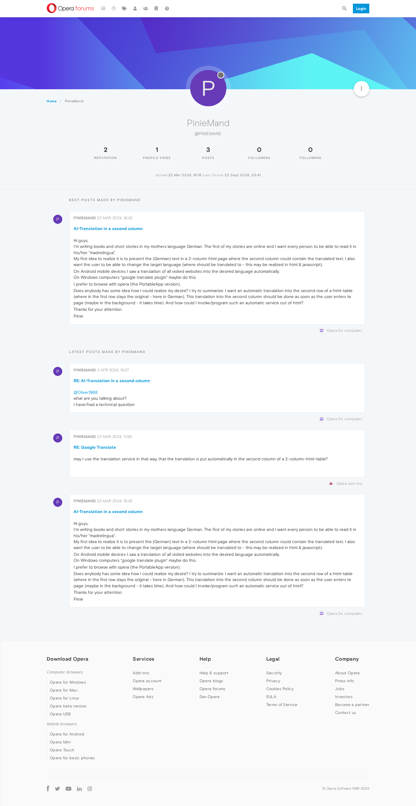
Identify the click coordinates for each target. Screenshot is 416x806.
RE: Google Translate (95, 447)
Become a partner (352, 704)
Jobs (339, 688)
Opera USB (60, 714)
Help (205, 659)
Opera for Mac (64, 690)
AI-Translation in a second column (108, 228)
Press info (344, 681)
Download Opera (67, 659)
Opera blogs (211, 681)
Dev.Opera (210, 696)
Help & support (214, 673)
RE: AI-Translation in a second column (112, 380)
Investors (344, 696)
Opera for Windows (68, 682)
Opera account (147, 681)
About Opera (347, 673)
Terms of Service (281, 704)
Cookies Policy (279, 688)
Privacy (273, 681)
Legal (273, 659)
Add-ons (141, 673)
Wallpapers (143, 688)
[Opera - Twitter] (57, 788)
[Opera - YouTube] (68, 788)
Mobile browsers (62, 724)
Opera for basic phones (72, 758)
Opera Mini (60, 742)
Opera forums (213, 688)
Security (274, 673)
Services (143, 659)
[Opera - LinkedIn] (79, 788)
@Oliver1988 (86, 392)
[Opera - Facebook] (48, 788)
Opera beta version (68, 706)
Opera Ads (143, 696)
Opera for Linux (64, 698)
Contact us (345, 712)
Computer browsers (65, 672)
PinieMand (85, 218)
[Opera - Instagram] (90, 788)
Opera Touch (62, 750)
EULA (271, 696)
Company (347, 659)
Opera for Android (67, 734)
